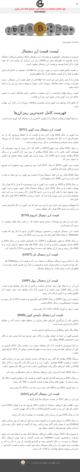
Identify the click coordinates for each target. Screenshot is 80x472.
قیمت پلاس (69, 70)
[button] (77, 3)
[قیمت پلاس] (40, 4)
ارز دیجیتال (35, 56)
